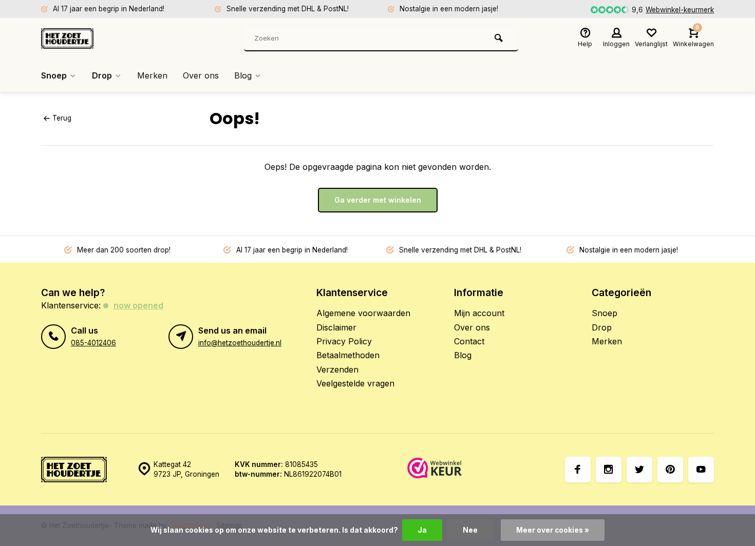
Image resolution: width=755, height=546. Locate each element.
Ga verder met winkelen (377, 200)
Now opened (138, 305)
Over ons (201, 75)
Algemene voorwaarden (363, 313)
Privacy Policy (344, 341)
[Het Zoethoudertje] (102, 38)
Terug (61, 118)
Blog (243, 75)
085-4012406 (93, 343)
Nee (470, 530)
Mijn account (479, 313)
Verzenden (337, 369)
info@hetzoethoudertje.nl (239, 343)
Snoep (54, 75)
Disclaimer (336, 327)
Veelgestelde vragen (355, 383)
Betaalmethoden (348, 355)
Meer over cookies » (552, 530)
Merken (152, 75)
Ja (422, 530)
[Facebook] (578, 469)
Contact (469, 341)
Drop (102, 75)
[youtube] (701, 469)
